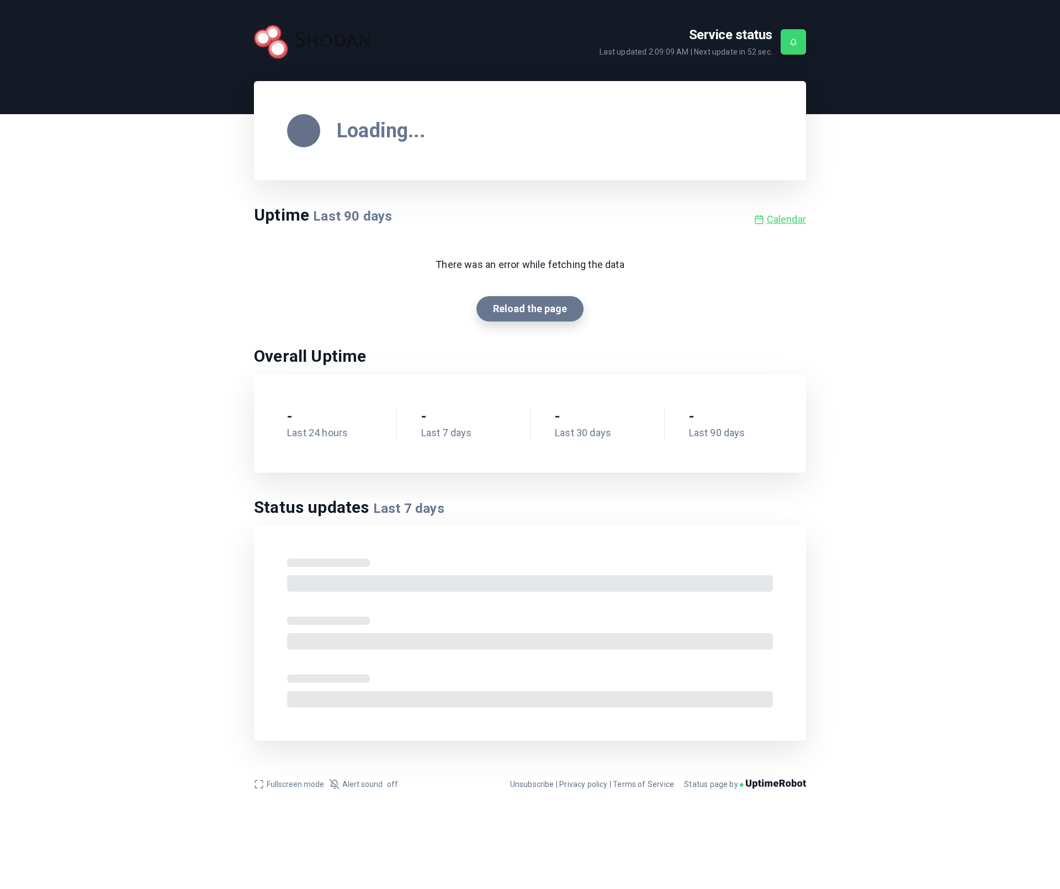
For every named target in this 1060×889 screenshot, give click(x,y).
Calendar (786, 219)
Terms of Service (643, 784)
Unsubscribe (532, 784)
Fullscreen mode (295, 784)
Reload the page (530, 308)
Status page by (712, 784)
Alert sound (370, 784)
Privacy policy (583, 784)
